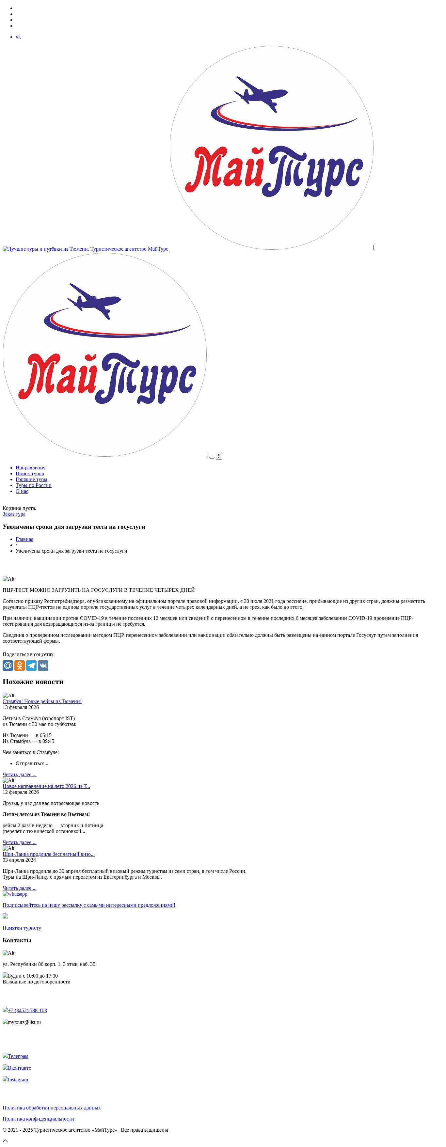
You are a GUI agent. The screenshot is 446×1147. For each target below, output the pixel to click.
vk (18, 36)
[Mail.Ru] (8, 665)
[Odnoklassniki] (19, 665)
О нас (22, 491)
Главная (24, 539)
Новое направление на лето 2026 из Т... (46, 786)
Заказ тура (14, 514)
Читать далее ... (20, 774)
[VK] (43, 665)
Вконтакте (19, 1068)
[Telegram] (31, 665)
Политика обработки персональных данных (52, 1107)
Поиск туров (30, 473)
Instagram (18, 1079)
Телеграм (18, 1056)
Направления (30, 467)
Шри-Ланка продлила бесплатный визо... (49, 854)
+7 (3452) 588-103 (27, 1010)
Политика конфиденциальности (38, 1119)
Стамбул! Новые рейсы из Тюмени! (42, 701)
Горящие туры (31, 479)
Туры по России (34, 485)
